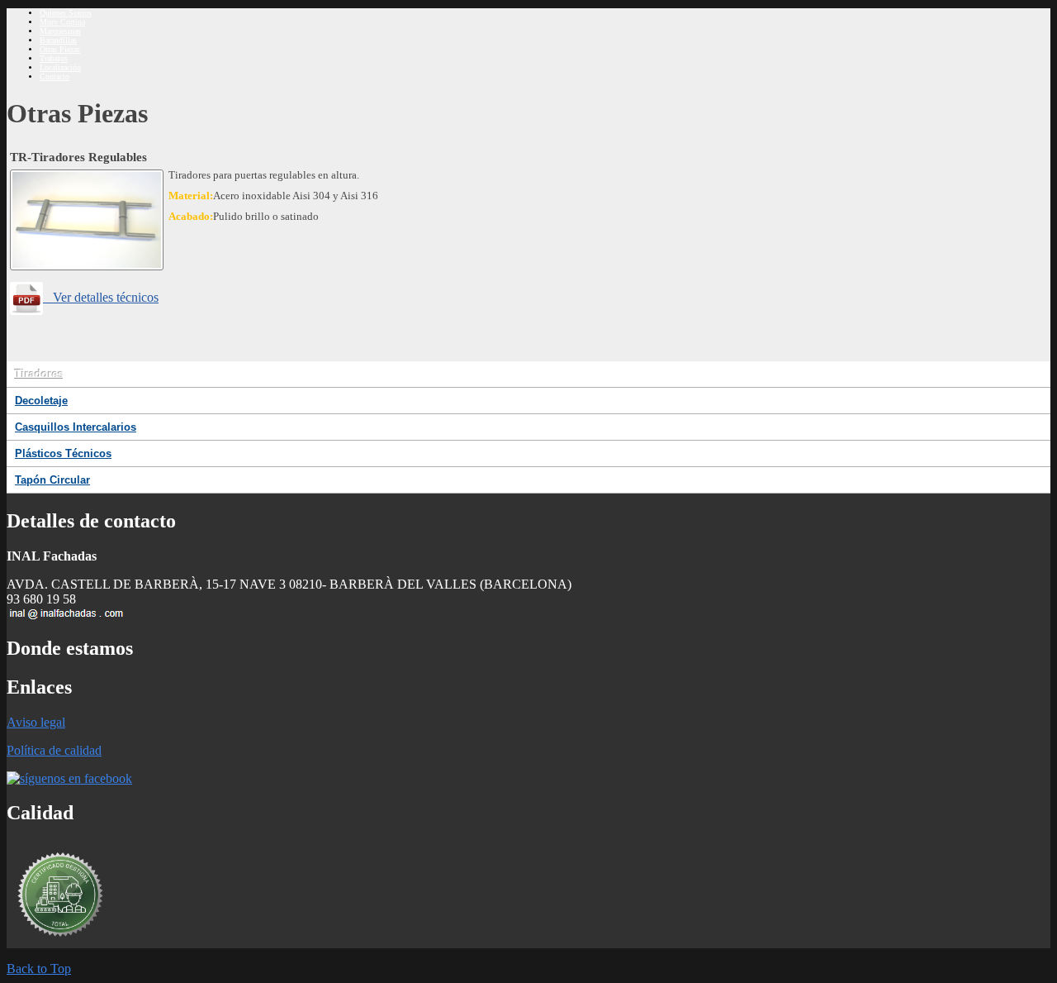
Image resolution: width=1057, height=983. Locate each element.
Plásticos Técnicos (63, 453)
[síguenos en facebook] (69, 778)
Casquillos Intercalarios (75, 427)
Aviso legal (36, 722)
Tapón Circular (52, 480)
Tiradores (39, 374)
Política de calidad (54, 750)
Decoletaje (41, 400)
